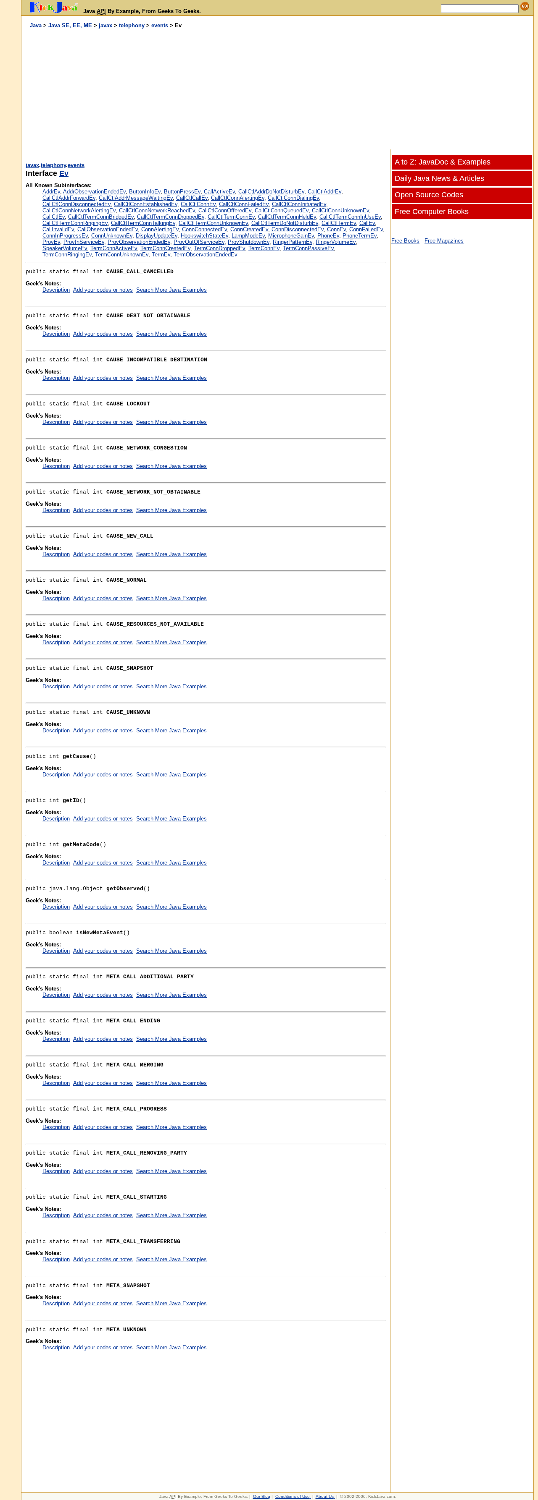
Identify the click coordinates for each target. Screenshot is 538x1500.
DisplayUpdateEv (156, 236)
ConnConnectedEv (204, 229)
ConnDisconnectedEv (298, 229)
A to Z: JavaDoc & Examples (443, 162)
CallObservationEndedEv (107, 229)
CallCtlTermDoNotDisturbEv (284, 223)
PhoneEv (328, 236)
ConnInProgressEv (65, 236)
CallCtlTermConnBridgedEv (101, 217)
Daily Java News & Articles (439, 178)
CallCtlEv (53, 217)
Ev (64, 173)
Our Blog (261, 1496)
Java (36, 25)
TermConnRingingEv (67, 254)
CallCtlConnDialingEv (293, 198)
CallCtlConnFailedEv (244, 204)
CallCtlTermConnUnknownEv (213, 223)
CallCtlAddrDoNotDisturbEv (271, 191)
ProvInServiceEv (83, 242)
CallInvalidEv (58, 229)
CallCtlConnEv (198, 204)
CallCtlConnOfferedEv (224, 210)
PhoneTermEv (360, 236)
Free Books (405, 241)
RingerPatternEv (292, 242)
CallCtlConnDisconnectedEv (76, 204)
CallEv (367, 223)
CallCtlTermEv (339, 223)
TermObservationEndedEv (205, 254)
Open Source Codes (429, 195)
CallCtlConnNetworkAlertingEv (79, 210)
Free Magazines (444, 241)
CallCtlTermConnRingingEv (75, 223)
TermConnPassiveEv (308, 248)
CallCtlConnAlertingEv (237, 198)
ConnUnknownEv (111, 236)
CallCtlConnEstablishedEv (145, 204)
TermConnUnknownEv (121, 254)
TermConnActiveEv (113, 248)
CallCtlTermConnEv (231, 217)
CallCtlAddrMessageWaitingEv (136, 198)
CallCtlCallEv (192, 198)
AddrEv (51, 191)
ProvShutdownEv (248, 242)
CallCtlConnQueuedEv (282, 210)
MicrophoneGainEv (291, 236)
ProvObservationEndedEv (139, 242)
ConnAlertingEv (160, 229)
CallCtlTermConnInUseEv (350, 217)
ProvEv (51, 242)
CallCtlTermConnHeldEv (287, 217)
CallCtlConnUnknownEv (340, 210)
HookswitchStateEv (204, 236)
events (159, 25)
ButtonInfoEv (145, 191)
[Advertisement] (149, 89)
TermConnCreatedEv (165, 248)
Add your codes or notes (103, 290)
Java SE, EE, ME (70, 25)
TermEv (161, 254)
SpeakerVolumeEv (64, 248)
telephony (132, 25)
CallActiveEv (219, 191)
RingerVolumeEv (336, 242)
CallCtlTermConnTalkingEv (143, 223)
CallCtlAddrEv (324, 191)
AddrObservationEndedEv (94, 191)
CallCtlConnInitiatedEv (299, 204)
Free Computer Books (432, 211)
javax (105, 25)
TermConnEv (264, 248)
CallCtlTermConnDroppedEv (170, 217)
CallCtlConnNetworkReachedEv (157, 210)
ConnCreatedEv (249, 229)
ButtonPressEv (182, 191)
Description (56, 290)
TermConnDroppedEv (219, 248)
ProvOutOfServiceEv (199, 242)
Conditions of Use (292, 1496)
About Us (325, 1496)
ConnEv (336, 229)
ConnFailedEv (366, 229)
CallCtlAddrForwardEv (68, 198)
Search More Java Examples (171, 290)
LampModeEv (248, 236)
